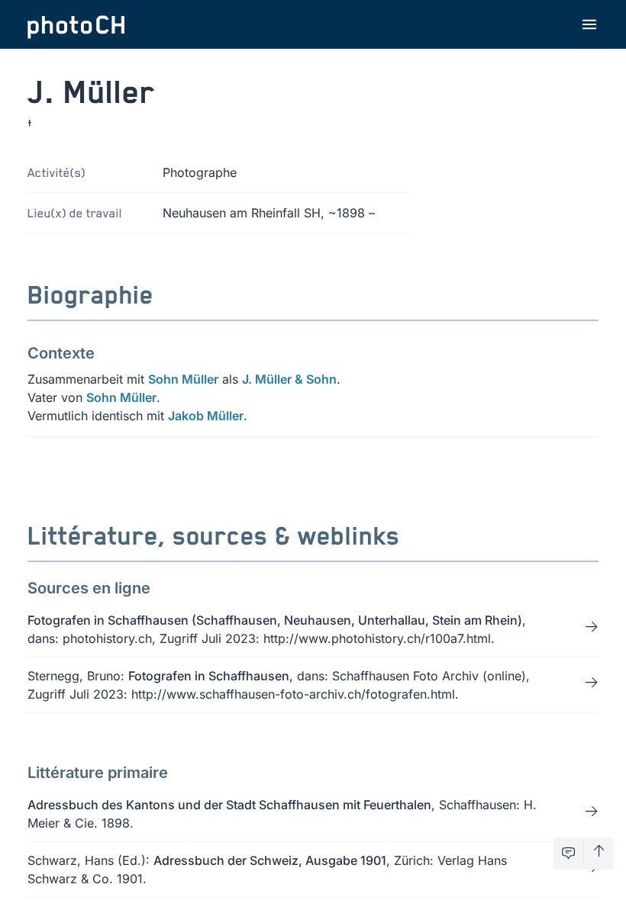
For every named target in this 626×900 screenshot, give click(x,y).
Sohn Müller (183, 379)
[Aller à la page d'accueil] (76, 24)
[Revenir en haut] (599, 853)
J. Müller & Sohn (289, 379)
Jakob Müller (206, 415)
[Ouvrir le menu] (589, 24)
